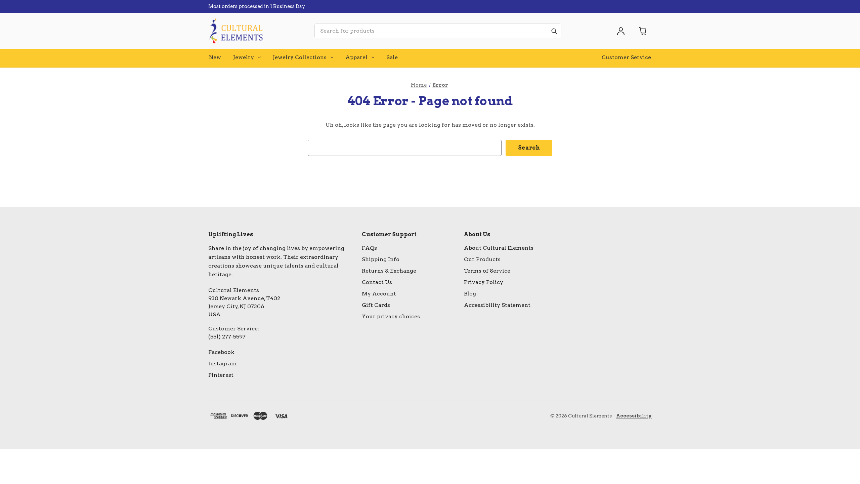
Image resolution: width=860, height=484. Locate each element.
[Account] (621, 31)
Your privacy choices (391, 316)
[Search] (554, 31)
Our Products (482, 259)
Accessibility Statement (497, 305)
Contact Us (377, 282)
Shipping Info (380, 259)
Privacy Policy (483, 282)
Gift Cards (376, 305)
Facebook (221, 352)
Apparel (356, 57)
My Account (379, 293)
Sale (392, 57)
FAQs (369, 248)
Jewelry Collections (300, 57)
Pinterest (220, 375)
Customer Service (626, 57)
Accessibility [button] (634, 415)
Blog (470, 293)
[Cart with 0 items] (643, 31)
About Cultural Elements (498, 248)
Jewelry (243, 57)
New (215, 57)
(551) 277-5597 (227, 336)
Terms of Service (487, 271)
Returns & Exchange (389, 271)
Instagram (222, 363)
